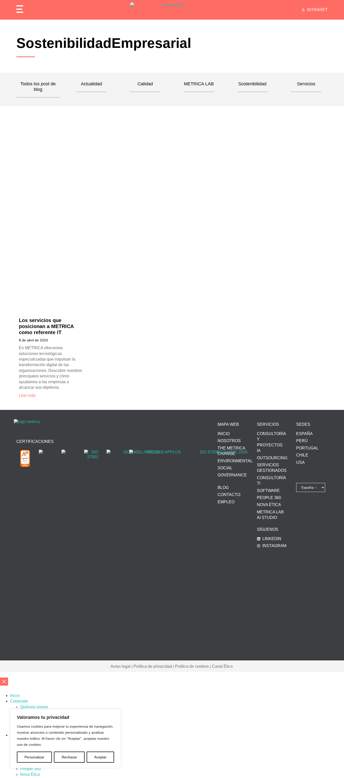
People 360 (30, 769)
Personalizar (34, 757)
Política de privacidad (152, 666)
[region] (65, 738)
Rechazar (69, 757)
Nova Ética (30, 774)
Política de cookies (192, 666)
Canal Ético (222, 666)
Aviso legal (120, 666)
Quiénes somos (34, 707)
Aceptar (100, 757)
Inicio (15, 695)
